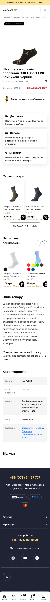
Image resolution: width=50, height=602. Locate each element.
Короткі (39, 428)
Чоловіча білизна (20, 17)
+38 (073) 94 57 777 (25, 477)
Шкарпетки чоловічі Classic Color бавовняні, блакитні (36, 275)
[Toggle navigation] (44, 10)
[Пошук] (13, 596)
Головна (6, 17)
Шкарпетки (35, 17)
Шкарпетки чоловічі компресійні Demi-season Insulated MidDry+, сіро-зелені (12, 208)
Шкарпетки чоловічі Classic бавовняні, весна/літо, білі (12, 275)
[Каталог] (4, 596)
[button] (44, 243)
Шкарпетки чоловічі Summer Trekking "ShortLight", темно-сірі (35, 208)
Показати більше (25, 226)
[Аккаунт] (43, 596)
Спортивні (27, 431)
